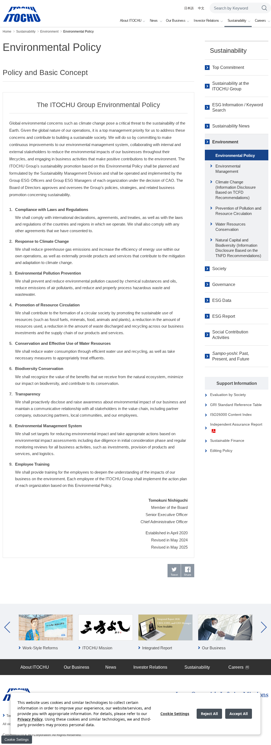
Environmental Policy (235, 155)
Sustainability (228, 50)
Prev (7, 627)
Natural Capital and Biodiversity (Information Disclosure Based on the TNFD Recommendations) (238, 248)
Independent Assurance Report (236, 424)
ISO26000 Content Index (231, 414)
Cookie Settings (16, 740)
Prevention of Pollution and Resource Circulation (238, 211)
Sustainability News (231, 126)
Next (264, 627)
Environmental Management (227, 169)
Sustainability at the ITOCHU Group (230, 86)
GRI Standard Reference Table (236, 405)
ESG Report (223, 316)
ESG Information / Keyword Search (237, 108)
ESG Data (221, 300)
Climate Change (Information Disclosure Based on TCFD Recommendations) (235, 190)
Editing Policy (221, 450)
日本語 (189, 8)
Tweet (174, 574)
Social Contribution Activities (230, 335)
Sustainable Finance (227, 440)
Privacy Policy (30, 719)
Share (187, 574)
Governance (223, 284)
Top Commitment (228, 67)
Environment (225, 142)
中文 (201, 8)
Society (219, 268)
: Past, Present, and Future (230, 356)
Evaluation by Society (228, 395)
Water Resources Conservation (230, 227)
